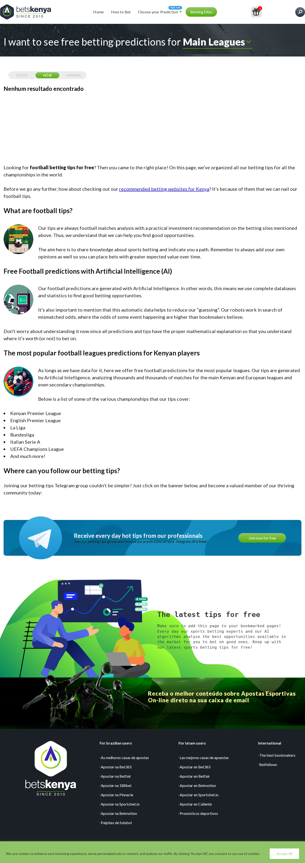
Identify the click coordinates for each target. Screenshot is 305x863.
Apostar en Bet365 (195, 767)
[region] (152, 852)
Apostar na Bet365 (116, 767)
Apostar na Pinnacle (117, 794)
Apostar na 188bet (116, 785)
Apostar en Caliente (196, 804)
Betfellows (268, 764)
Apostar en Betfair (195, 776)
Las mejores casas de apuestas (204, 757)
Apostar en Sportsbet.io (199, 794)
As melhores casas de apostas (125, 757)
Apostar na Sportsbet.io (120, 804)
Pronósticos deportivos (199, 813)
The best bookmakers (277, 755)
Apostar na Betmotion (119, 813)
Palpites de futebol (116, 822)
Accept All (284, 854)
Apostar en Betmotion (198, 785)
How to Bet (121, 12)
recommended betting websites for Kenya (164, 189)
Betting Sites (201, 12)
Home (98, 12)
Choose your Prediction (158, 12)
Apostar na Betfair (116, 776)
